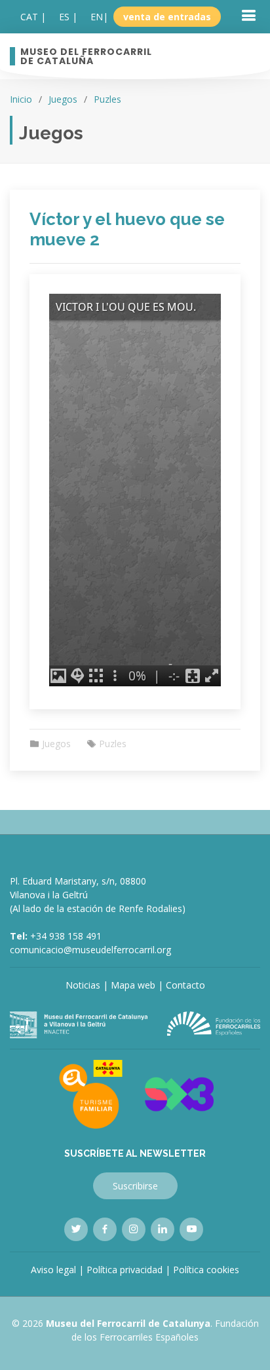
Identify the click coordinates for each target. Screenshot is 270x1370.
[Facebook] (105, 1229)
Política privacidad (125, 1269)
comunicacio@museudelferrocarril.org (90, 949)
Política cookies (206, 1269)
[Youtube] (191, 1229)
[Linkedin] (162, 1229)
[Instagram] (133, 1229)
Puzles (107, 99)
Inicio (21, 99)
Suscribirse (135, 1186)
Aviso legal (53, 1269)
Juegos (62, 99)
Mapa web (133, 985)
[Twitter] (76, 1229)
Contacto (185, 985)
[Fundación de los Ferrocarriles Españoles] (213, 1022)
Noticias (83, 985)
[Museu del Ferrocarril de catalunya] (78, 1023)
